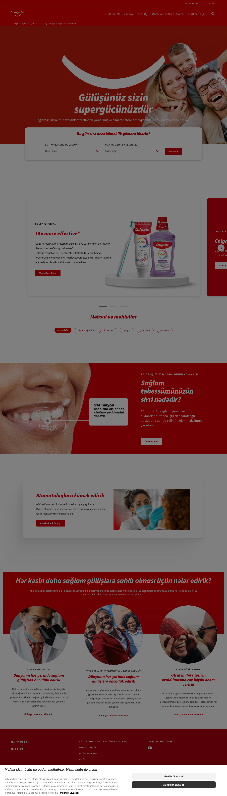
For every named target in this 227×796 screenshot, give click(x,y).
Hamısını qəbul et (173, 784)
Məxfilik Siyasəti (69, 792)
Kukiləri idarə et (173, 776)
